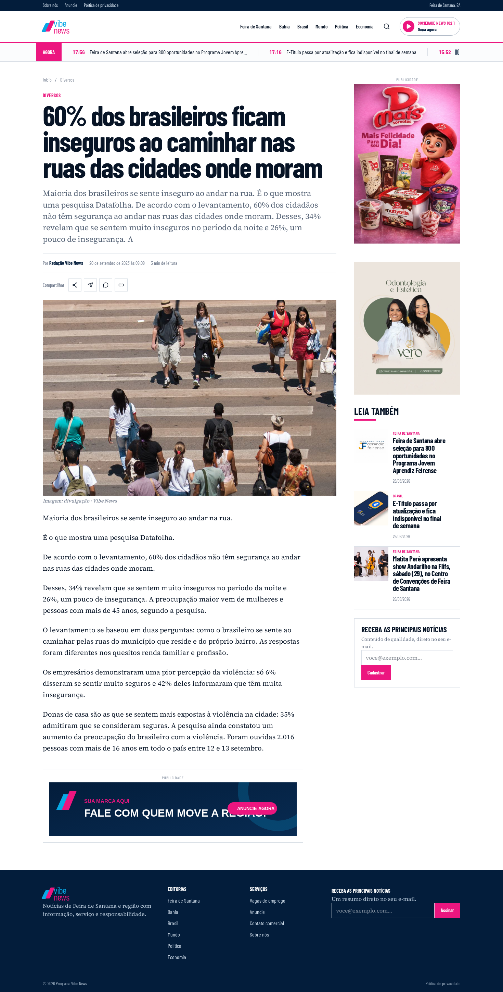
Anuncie (71, 5)
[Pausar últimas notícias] (457, 52)
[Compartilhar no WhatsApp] (105, 285)
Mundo (321, 26)
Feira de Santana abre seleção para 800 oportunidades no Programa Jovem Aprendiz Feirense (419, 455)
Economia (365, 26)
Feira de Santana (256, 26)
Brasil (302, 26)
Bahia (284, 26)
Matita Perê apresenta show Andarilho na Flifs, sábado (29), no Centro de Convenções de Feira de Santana (421, 573)
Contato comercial (267, 923)
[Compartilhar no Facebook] (74, 285)
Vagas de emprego (267, 900)
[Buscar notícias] (386, 26)
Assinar (447, 910)
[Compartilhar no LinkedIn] (90, 285)
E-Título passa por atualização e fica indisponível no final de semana (417, 514)
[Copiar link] (121, 285)
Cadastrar (376, 672)
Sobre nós (50, 5)
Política (341, 26)
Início (47, 79)
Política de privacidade (101, 5)
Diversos (67, 79)
